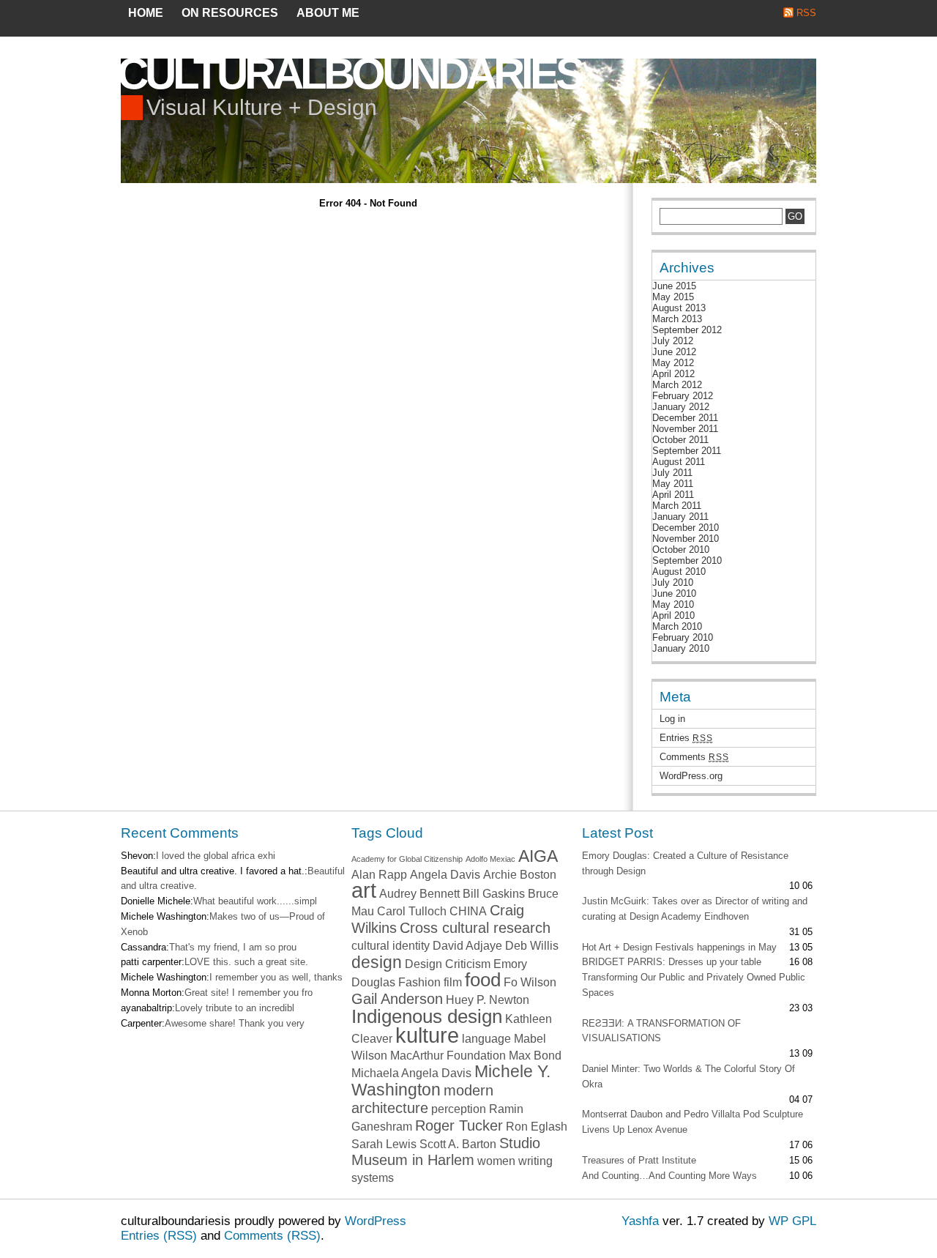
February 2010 (682, 637)
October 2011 (680, 439)
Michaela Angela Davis (411, 1072)
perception (458, 1108)
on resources (230, 13)
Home (145, 13)
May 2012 (673, 362)
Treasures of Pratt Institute (639, 1160)
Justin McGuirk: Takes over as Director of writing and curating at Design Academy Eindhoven (694, 909)
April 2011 (673, 494)
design (376, 962)
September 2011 (686, 450)
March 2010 (677, 626)
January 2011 (680, 516)
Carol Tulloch (412, 911)
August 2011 (678, 461)
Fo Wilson (530, 982)
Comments (694, 756)
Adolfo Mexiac (490, 859)
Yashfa (640, 1221)
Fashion (419, 982)
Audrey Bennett (419, 893)
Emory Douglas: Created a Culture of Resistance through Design (685, 863)
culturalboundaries (349, 73)
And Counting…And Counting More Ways (669, 1175)
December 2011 (685, 417)
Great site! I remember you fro (248, 992)
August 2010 (679, 571)
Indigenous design (426, 1016)
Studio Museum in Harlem (445, 1152)
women (496, 1160)
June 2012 (674, 351)
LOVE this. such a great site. (246, 961)
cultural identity (390, 945)
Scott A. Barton (457, 1143)
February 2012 (682, 395)
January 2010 (680, 648)
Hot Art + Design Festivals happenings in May (679, 947)
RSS (806, 12)
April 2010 (673, 615)
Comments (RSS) (272, 1236)
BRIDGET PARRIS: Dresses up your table (671, 961)
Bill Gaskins (494, 893)
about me (327, 13)
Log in (672, 718)
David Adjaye (467, 945)
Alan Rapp (379, 874)
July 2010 (672, 582)
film (453, 982)
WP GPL (792, 1221)
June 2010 (674, 593)
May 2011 (672, 483)
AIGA (538, 856)
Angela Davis (445, 874)
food (483, 979)
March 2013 (677, 318)
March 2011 (676, 505)
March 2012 (677, 384)
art (363, 890)
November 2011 (685, 428)
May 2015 (673, 296)
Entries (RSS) (159, 1236)
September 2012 (687, 329)
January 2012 (680, 406)
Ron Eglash (536, 1126)
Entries (686, 737)
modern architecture (422, 1099)
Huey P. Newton (487, 999)
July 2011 (672, 472)
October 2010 (680, 549)
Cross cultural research (475, 928)
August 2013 (679, 307)
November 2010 (685, 538)
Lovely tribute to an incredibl (234, 1007)
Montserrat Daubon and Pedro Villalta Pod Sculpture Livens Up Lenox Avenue (692, 1122)
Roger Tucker (459, 1125)
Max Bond (535, 1055)
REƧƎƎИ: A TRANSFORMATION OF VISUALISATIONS (661, 1031)
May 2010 (673, 604)
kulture (427, 1035)
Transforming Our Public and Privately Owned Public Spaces (693, 985)
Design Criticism (447, 963)
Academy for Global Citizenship (407, 859)
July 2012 (672, 340)
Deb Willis (532, 945)
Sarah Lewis (384, 1143)
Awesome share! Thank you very (235, 1023)
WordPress (375, 1221)
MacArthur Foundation (448, 1055)
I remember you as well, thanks (276, 977)
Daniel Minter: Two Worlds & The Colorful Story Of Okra (688, 1076)
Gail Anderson (397, 999)
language (486, 1038)
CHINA (468, 911)
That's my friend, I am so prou (232, 947)
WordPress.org (691, 775)
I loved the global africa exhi (215, 855)
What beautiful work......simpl (255, 901)
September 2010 (687, 560)
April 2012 (673, 373)
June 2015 (674, 285)
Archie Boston (519, 874)
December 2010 (685, 527)
